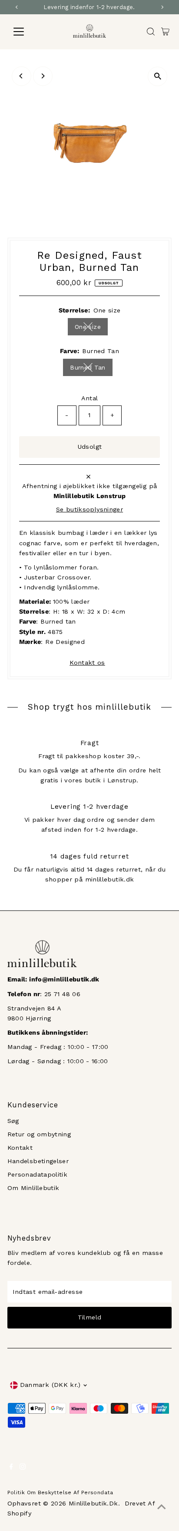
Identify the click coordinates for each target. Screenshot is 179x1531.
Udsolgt (89, 446)
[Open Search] (151, 31)
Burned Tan (91, 369)
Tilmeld (90, 1317)
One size (91, 328)
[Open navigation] (26, 31)
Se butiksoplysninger (89, 510)
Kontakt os (87, 663)
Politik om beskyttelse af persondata (60, 1492)
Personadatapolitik (37, 1174)
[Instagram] (22, 1467)
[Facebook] (11, 1467)
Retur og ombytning (39, 1134)
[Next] (43, 76)
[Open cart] (165, 31)
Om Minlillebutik (33, 1188)
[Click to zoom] (157, 76)
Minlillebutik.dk (93, 1503)
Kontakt (20, 1147)
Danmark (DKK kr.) (50, 1385)
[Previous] (21, 76)
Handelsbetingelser (38, 1161)
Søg (13, 1121)
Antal (89, 398)
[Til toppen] (161, 1507)
